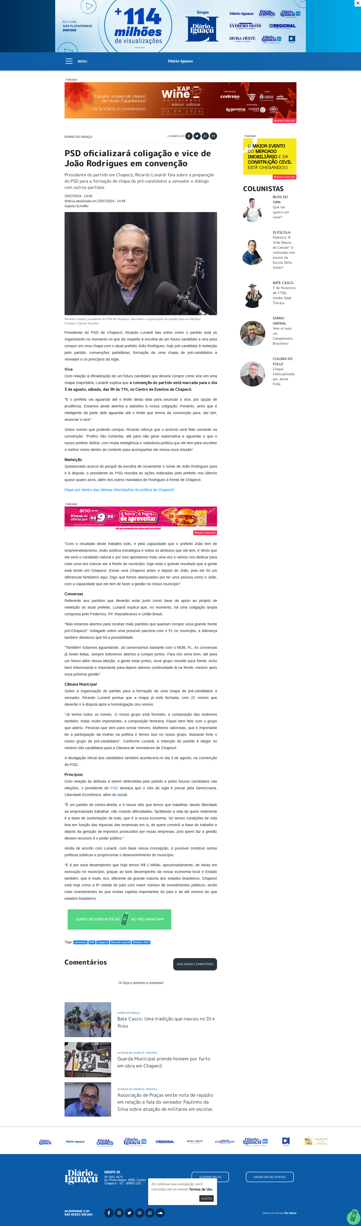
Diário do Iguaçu (78, 137)
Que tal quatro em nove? (281, 212)
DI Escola (281, 232)
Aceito (206, 1198)
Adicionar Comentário (195, 964)
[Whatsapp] (205, 136)
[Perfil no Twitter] (129, 1213)
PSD (115, 788)
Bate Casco (283, 282)
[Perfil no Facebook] (109, 1213)
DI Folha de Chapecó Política (137, 1052)
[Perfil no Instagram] (119, 1213)
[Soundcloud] (160, 1213)
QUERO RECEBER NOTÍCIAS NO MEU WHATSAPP (119, 919)
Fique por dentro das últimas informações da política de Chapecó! (119, 490)
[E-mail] (213, 136)
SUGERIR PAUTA (210, 1177)
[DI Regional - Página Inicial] (45, 1141)
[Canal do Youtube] (139, 1213)
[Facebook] (189, 136)
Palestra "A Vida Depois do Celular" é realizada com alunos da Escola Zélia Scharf (284, 252)
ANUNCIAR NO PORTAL (270, 1177)
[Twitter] (197, 136)
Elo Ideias (290, 1213)
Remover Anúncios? (284, 120)
